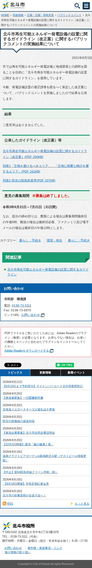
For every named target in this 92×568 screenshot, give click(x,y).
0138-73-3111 (21, 305)
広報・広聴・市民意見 (40, 15)
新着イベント (76, 372)
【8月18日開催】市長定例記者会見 (26, 483)
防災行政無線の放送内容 (19, 421)
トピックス (15, 372)
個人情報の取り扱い (18, 552)
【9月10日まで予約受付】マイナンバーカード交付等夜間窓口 (43, 386)
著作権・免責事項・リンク (44, 548)
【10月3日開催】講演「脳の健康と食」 (28, 444)
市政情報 (18, 15)
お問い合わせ (30, 315)
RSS (10, 503)
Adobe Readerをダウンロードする (26, 350)
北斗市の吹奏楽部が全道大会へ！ (24, 495)
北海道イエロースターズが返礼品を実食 (29, 409)
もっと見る (82, 503)
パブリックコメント (69, 15)
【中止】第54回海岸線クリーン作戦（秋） (30, 472)
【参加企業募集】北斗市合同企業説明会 (29, 432)
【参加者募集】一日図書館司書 (23, 397)
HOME (5, 15)
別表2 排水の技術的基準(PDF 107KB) (29, 180)
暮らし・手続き (30, 240)
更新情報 (45, 372)
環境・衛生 (54, 240)
